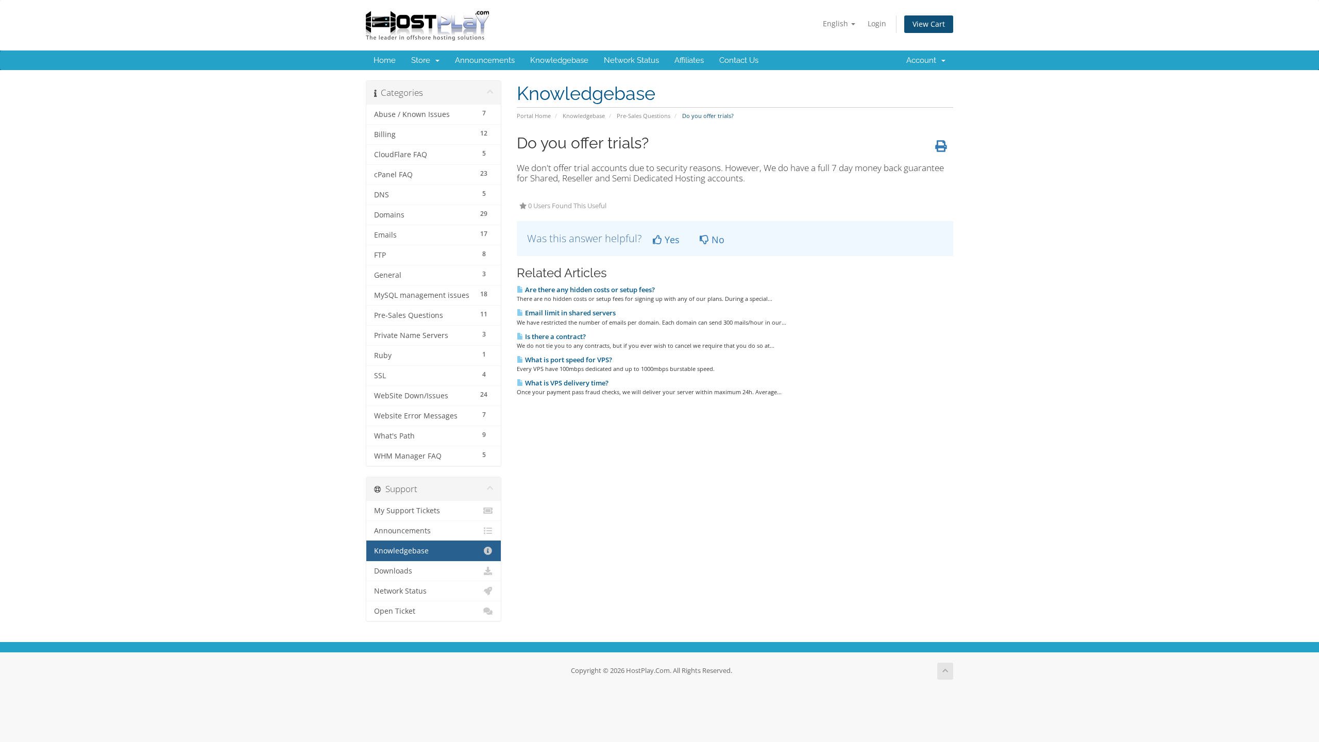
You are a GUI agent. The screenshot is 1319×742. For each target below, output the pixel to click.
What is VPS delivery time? (565, 382)
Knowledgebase (559, 60)
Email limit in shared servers (569, 312)
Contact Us (738, 60)
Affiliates (689, 60)
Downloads (393, 571)
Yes (671, 239)
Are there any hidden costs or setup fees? (589, 289)
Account (923, 60)
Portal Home (534, 116)
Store (422, 60)
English (836, 23)
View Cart (928, 24)
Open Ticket (394, 611)
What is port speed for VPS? (567, 359)
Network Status (631, 60)
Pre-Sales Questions (643, 116)
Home (385, 60)
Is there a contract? (554, 336)
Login (877, 23)
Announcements (485, 60)
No (716, 239)
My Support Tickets (407, 510)
